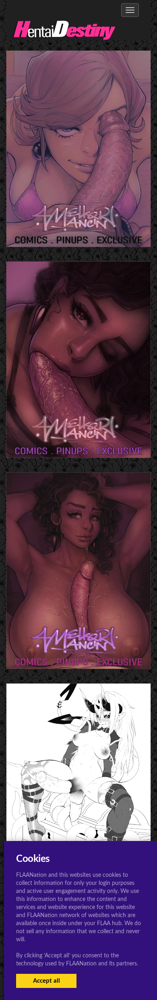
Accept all (46, 981)
